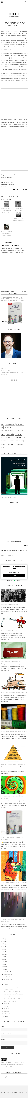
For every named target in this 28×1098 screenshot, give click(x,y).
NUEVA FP (18, 434)
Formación (8, 427)
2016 (3, 964)
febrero (6, 1011)
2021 (3, 951)
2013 (3, 1016)
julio (5, 982)
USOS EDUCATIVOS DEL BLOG (12, 991)
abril (5, 1006)
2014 (3, 969)
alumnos (11, 441)
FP (2, 427)
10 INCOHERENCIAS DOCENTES (18, 208)
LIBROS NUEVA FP (6, 370)
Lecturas (20, 431)
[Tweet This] (17, 190)
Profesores (10, 184)
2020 (3, 954)
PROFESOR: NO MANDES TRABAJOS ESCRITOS (14, 692)
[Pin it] (23, 190)
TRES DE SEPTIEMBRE (10, 1001)
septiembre (7, 979)
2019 (3, 956)
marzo (6, 1008)
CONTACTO (4, 374)
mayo (5, 1003)
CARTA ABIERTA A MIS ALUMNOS (10, 604)
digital (3, 444)
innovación (19, 444)
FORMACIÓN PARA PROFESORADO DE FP (12, 372)
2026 (3, 939)
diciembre (7, 972)
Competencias (10, 182)
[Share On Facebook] (20, 190)
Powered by (10, 580)
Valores (3, 441)
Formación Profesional (8, 431)
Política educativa (6, 437)
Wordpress (12, 44)
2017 (3, 962)
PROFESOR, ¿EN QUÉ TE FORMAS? (13, 998)
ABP (2, 424)
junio (5, 984)
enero (5, 1014)
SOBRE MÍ (3, 368)
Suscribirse (14, 576)
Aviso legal (4, 1077)
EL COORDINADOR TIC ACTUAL (10, 630)
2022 (3, 949)
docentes (11, 444)
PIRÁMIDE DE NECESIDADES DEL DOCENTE (13, 764)
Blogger (6, 44)
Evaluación (19, 424)
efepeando (10, 1092)
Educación (4, 184)
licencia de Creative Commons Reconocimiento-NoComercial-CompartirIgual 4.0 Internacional (13, 1065)
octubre (6, 977)
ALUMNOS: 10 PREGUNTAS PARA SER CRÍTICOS (14, 731)
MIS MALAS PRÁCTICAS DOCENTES (10, 661)
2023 (3, 946)
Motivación (10, 434)
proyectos (4, 447)
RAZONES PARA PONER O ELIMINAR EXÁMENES (14, 882)
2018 (3, 959)
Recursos (3, 186)
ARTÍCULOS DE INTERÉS (7, 555)
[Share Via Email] (26, 190)
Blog (3, 182)
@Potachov (20, 175)
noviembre (7, 974)
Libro (3, 434)
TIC (24, 437)
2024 (3, 944)
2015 (3, 967)
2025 (3, 941)
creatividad (19, 441)
